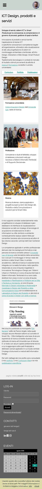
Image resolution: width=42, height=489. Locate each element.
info (30, 486)
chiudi (36, 486)
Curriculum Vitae (24, 361)
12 (15, 462)
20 (20, 465)
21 (25, 465)
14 (25, 462)
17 (6, 465)
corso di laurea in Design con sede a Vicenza (19, 296)
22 (30, 465)
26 (15, 468)
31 (25, 456)
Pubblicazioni (32, 72)
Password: (7, 397)
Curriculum (9, 72)
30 (35, 468)
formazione (13, 65)
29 (15, 456)
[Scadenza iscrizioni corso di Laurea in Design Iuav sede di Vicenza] (20, 456)
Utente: (6, 391)
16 (35, 462)
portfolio (9, 361)
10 (6, 462)
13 (20, 462)
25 (11, 468)
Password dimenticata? (12, 412)
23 (35, 465)
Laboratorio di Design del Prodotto (15, 293)
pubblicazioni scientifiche (11, 363)
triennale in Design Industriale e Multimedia (18, 286)
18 (11, 465)
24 (6, 468)
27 (6, 456)
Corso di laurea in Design (15, 107)
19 (15, 465)
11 (11, 462)
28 (11, 456)
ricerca (4, 65)
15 (30, 462)
